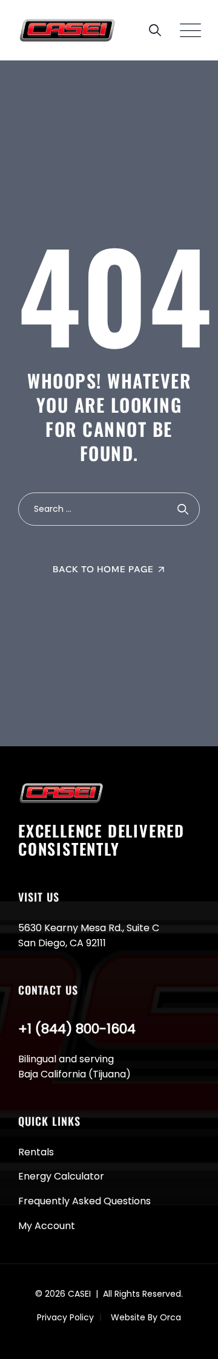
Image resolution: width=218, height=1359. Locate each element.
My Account (46, 1226)
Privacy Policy (65, 1317)
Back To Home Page (103, 569)
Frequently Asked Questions (84, 1201)
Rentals (36, 1152)
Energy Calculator (61, 1176)
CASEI (79, 1294)
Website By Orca (146, 1317)
